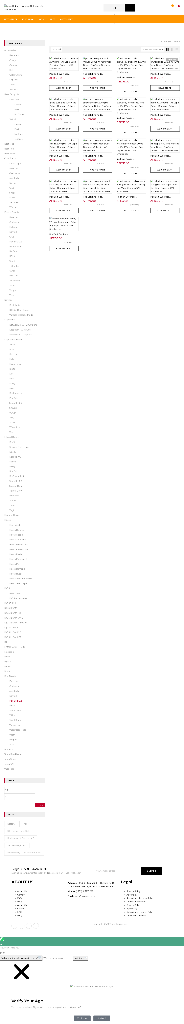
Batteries (14, 55)
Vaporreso (14, 202)
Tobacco (18, 139)
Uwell (12, 197)
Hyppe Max (15, 364)
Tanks (12, 84)
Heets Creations (17, 539)
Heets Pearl (15, 564)
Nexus (7, 666)
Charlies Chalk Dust (19, 447)
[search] (130, 8)
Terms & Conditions (136, 901)
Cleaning (13, 65)
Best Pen (9, 148)
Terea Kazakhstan (13, 754)
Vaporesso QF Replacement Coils (24, 852)
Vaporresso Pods (17, 730)
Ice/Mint (18, 134)
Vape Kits (9, 769)
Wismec (13, 207)
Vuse (11, 295)
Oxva (11, 188)
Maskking (9, 652)
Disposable (9, 319)
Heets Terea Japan (18, 583)
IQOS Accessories (18, 598)
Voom (12, 285)
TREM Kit (14, 266)
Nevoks (13, 183)
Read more (165, 88)
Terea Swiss (10, 759)
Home (7, 29)
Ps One (13, 251)
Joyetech (14, 178)
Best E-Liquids (11, 94)
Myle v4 (8, 661)
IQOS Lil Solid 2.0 (12, 632)
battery (11, 824)
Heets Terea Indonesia (20, 578)
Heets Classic (16, 535)
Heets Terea (15, 593)
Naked (12, 461)
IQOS (7, 588)
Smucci (13, 408)
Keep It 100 (15, 457)
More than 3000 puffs (20, 334)
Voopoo (13, 290)
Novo (7, 671)
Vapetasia (14, 495)
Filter (40, 805)
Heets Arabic (15, 525)
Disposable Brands (13, 339)
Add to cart (64, 88)
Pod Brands (20, 29)
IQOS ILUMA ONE (13, 618)
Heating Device (12, 515)
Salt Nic (13, 119)
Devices (8, 300)
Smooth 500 (15, 403)
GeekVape (14, 173)
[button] (176, 8)
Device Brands (11, 212)
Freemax (13, 168)
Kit (5, 642)
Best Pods (14, 305)
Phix (24, 824)
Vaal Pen (13, 275)
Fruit (16, 109)
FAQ (19, 898)
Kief (11, 374)
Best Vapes (10, 153)
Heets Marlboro (17, 554)
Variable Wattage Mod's (21, 315)
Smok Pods (15, 710)
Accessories (10, 50)
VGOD (12, 412)
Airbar (12, 344)
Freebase (14, 99)
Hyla (11, 359)
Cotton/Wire (15, 75)
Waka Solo (14, 427)
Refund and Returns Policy (140, 898)
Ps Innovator (15, 246)
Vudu (12, 422)
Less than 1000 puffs (19, 329)
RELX (12, 256)
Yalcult (12, 505)
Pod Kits (8, 749)
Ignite (12, 369)
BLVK (12, 442)
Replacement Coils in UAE (20, 838)
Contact (21, 895)
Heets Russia (16, 574)
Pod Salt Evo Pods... (59, 74)
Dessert (18, 104)
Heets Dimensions (18, 544)
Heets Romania (17, 569)
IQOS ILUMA (10, 608)
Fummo (13, 354)
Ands (11, 349)
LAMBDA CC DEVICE (15, 647)
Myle (11, 378)
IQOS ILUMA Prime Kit (15, 622)
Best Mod (9, 144)
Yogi (11, 510)
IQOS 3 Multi (10, 603)
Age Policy (131, 895)
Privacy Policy (133, 891)
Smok (12, 193)
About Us (22, 891)
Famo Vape (15, 163)
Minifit (7, 656)
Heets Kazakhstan (18, 549)
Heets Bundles (16, 530)
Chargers (13, 60)
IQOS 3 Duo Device (19, 310)
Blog (19, 901)
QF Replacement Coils (18, 831)
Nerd (11, 388)
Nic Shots (19, 114)
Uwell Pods (15, 720)
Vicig (11, 417)
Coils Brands (10, 158)
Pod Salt (13, 398)
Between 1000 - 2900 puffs (23, 325)
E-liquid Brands (11, 437)
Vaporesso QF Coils (16, 845)
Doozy (12, 452)
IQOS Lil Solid (11, 627)
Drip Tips (13, 79)
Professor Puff (16, 476)
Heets (7, 520)
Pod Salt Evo (15, 241)
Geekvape (14, 222)
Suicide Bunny (16, 486)
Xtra (11, 432)
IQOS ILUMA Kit (12, 613)
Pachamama (15, 393)
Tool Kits (13, 89)
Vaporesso (14, 280)
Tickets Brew (15, 490)
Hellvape (13, 227)
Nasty (12, 383)
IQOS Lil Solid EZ (12, 637)
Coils (11, 70)
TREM (12, 715)
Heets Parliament (18, 559)
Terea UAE (9, 764)
